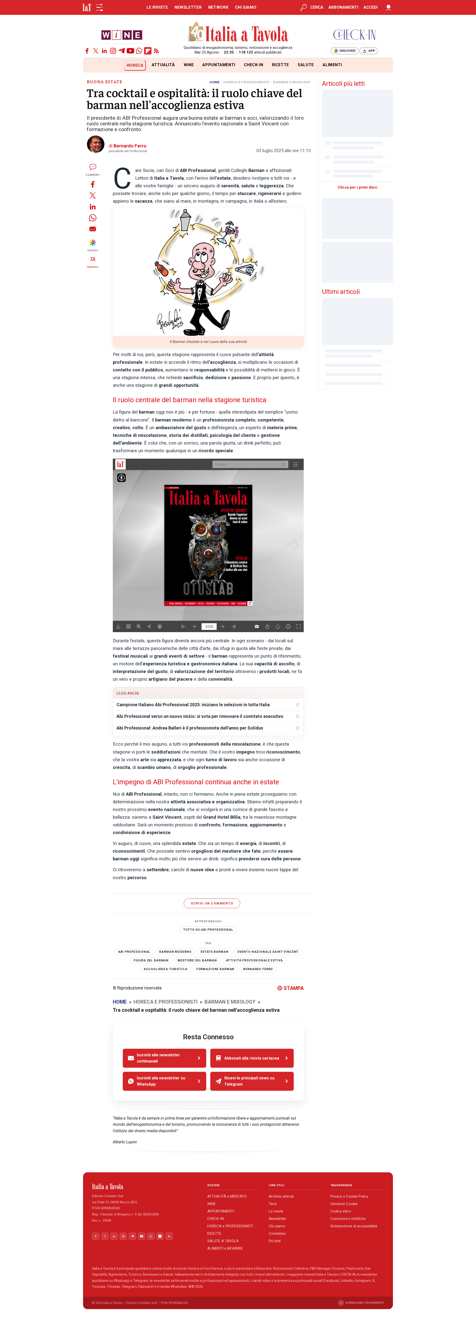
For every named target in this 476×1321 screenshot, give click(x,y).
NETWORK (218, 7)
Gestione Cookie (343, 1204)
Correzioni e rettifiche (348, 1218)
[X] (96, 51)
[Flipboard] (148, 51)
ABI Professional (134, 952)
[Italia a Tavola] (238, 32)
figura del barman (151, 960)
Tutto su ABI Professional (208, 929)
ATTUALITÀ (163, 64)
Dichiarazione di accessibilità (353, 1226)
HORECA (135, 65)
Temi (273, 1204)
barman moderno (175, 952)
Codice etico (340, 1211)
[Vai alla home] (91, 65)
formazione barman (215, 969)
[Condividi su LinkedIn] (92, 206)
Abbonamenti (343, 7)
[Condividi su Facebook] (92, 184)
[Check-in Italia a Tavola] (354, 34)
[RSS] (156, 51)
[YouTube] (130, 51)
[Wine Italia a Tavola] (121, 34)
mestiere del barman (197, 960)
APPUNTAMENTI (218, 64)
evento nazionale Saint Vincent (268, 952)
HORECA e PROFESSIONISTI (230, 1226)
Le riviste (276, 1211)
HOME (214, 82)
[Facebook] (87, 51)
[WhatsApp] (139, 51)
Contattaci (277, 1233)
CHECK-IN (253, 64)
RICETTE (280, 64)
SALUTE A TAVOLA (222, 1241)
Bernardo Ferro (258, 969)
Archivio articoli (281, 1196)
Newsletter (277, 1218)
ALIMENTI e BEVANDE (225, 1248)
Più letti (275, 1241)
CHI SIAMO (246, 7)
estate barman (215, 952)
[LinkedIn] (104, 51)
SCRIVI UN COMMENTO (212, 903)
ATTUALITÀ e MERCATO (227, 1196)
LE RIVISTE (157, 7)
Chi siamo (277, 1226)
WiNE (189, 64)
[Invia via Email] (92, 228)
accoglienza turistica (165, 969)
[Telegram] (122, 51)
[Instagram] (113, 51)
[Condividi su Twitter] (92, 195)
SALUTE (306, 64)
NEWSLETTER (188, 7)
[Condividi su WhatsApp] (92, 217)
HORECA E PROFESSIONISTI (246, 82)
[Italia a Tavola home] (145, 1186)
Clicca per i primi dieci (357, 187)
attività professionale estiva (254, 960)
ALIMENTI (332, 64)
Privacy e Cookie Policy (349, 1196)
